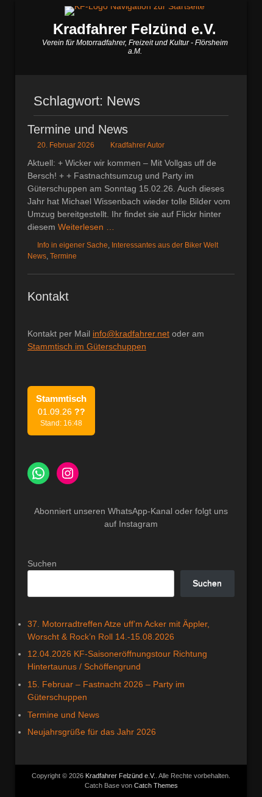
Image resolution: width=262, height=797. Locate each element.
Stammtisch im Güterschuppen (86, 346)
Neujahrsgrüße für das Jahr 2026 (91, 732)
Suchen (42, 563)
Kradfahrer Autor (137, 145)
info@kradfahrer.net (131, 333)
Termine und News (77, 129)
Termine (63, 256)
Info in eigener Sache (72, 245)
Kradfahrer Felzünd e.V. (134, 29)
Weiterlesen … (86, 227)
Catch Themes (156, 785)
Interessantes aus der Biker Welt (165, 245)
